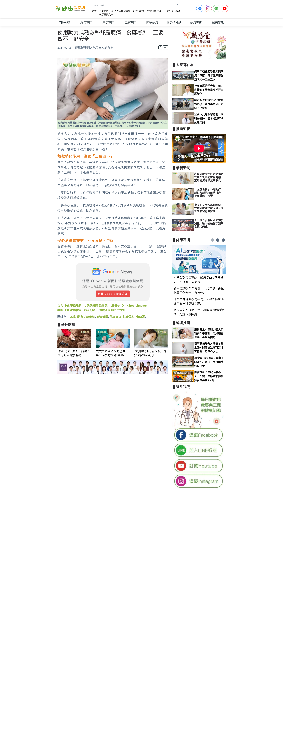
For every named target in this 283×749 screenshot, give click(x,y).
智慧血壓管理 (154, 11)
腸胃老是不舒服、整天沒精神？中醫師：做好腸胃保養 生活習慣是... (208, 333)
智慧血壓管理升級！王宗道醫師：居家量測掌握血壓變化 (208, 89)
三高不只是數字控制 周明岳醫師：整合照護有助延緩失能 (208, 118)
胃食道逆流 (139, 11)
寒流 (73, 317)
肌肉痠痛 (115, 317)
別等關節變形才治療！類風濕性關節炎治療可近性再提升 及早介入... (208, 347)
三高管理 (168, 11)
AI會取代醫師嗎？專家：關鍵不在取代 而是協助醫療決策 (209, 361)
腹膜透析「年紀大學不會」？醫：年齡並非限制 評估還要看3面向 (210, 376)
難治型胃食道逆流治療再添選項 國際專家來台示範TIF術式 (208, 104)
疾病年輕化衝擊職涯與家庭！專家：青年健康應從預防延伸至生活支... (208, 75)
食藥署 (140, 317)
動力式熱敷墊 (86, 317)
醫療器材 (129, 317)
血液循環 (102, 317)
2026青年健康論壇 (121, 11)
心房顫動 (103, 11)
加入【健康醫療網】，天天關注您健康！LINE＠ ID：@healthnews (102, 305)
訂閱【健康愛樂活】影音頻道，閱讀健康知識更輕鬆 (91, 310)
